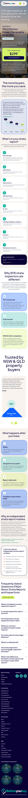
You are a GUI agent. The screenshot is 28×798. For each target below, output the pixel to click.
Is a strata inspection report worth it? (12, 612)
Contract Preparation (6, 697)
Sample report (7, 262)
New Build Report (5, 710)
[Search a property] (20, 3)
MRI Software (4, 734)
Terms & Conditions (6, 756)
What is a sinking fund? (9, 642)
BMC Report (4, 712)
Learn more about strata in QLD (9, 542)
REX (2, 732)
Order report (7, 116)
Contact (3, 743)
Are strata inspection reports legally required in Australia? (11, 649)
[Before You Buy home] (9, 3)
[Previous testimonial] (12, 423)
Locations (3, 748)
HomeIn (3, 737)
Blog (2, 746)
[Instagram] (25, 676)
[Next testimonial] (15, 423)
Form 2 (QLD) (4, 699)
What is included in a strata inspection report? (11, 605)
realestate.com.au (5, 724)
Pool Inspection (5, 695)
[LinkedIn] (21, 676)
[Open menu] (23, 3)
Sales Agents (4, 677)
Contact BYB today (8, 597)
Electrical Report (5, 704)
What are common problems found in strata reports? (10, 628)
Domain (3, 726)
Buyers (3, 679)
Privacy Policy (4, 752)
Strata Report (4, 693)
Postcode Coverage (6, 750)
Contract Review (5, 701)
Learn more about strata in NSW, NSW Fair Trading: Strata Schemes (12, 540)
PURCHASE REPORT (14, 57)
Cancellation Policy (6, 754)
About (2, 675)
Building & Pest (5, 691)
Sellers (2, 681)
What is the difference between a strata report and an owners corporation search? (12, 660)
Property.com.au (5, 728)
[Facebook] (17, 676)
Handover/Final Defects (7, 708)
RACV (2, 719)
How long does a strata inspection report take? (10, 620)
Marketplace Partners (6, 684)
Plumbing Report (5, 706)
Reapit (2, 721)
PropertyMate (4, 730)
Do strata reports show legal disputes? (12, 636)
